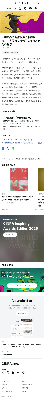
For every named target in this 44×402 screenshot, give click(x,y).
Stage (32, 344)
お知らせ (4, 388)
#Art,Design (14, 52)
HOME (3, 159)
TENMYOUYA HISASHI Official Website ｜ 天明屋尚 (23, 143)
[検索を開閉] (38, 3)
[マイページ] (2, 3)
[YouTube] (30, 8)
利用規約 (24, 391)
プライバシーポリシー (8, 391)
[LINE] (35, 8)
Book (38, 344)
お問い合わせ (26, 388)
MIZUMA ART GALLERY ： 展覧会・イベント (20, 140)
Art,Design (11, 159)
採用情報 (4, 384)
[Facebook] (25, 8)
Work (15, 347)
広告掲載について (27, 384)
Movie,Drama (23, 344)
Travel (21, 347)
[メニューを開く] (41, 3)
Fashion (28, 347)
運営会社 (24, 381)
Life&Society (6, 347)
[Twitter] (15, 8)
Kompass (9, 354)
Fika (3, 354)
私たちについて (6, 381)
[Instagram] (20, 8)
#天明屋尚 (6, 52)
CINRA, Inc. (10, 364)
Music (4, 344)
